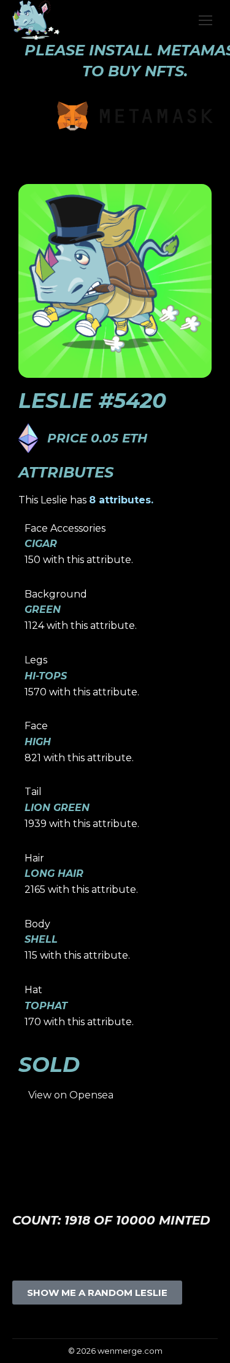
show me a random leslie (97, 1292)
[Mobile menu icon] (205, 20)
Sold (49, 1064)
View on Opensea (70, 1095)
